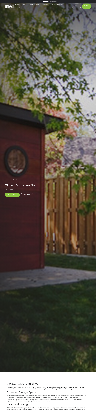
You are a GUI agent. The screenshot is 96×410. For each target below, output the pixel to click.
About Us (18, 8)
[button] (24, 4)
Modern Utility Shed (34, 4)
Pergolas (52, 4)
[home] (9, 6)
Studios (17, 4)
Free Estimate (27, 194)
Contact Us (86, 6)
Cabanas (45, 4)
